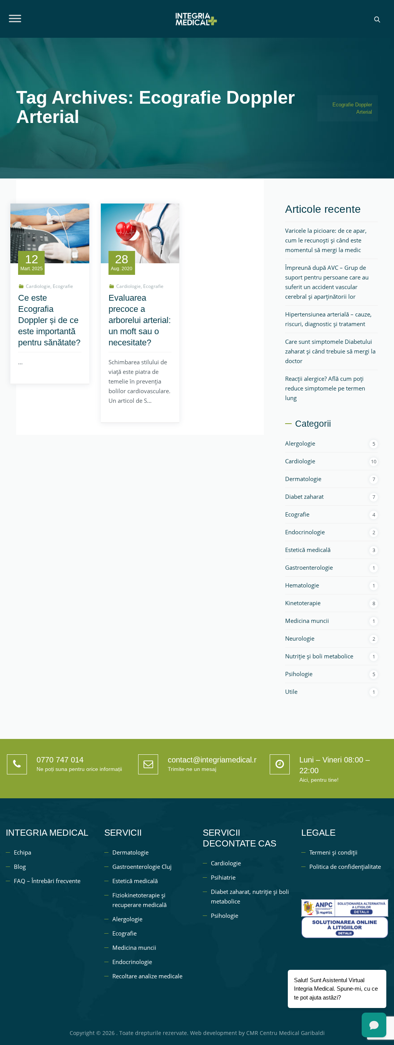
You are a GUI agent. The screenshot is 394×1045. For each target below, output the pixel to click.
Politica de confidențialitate (345, 866)
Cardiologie (38, 286)
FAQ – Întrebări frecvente (47, 881)
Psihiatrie (223, 877)
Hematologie (302, 585)
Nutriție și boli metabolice (319, 656)
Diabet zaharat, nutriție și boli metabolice (250, 896)
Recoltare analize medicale (147, 976)
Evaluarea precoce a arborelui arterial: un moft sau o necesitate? (140, 320)
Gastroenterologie (309, 567)
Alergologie (300, 443)
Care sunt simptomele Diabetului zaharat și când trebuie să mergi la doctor (330, 351)
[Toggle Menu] (15, 18)
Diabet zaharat (304, 496)
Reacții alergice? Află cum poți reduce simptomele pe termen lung (325, 388)
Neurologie (299, 638)
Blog (20, 866)
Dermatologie (303, 479)
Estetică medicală (308, 550)
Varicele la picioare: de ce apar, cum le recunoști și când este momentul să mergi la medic (326, 240)
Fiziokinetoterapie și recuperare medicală (139, 900)
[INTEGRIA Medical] (196, 19)
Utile (291, 691)
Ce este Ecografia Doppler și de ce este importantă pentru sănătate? (49, 320)
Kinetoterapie (303, 603)
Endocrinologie (305, 532)
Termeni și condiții (333, 852)
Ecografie (63, 286)
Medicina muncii (307, 620)
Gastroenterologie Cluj (142, 866)
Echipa (22, 852)
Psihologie (298, 674)
